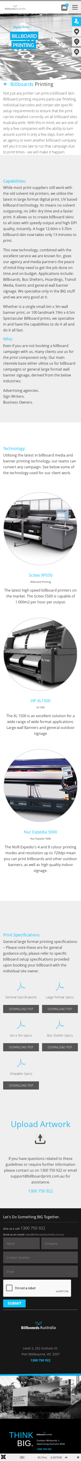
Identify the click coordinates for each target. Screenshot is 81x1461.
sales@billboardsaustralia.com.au (44, 1234)
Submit (14, 1303)
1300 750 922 (32, 1228)
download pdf (21, 1009)
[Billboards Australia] (22, 5)
